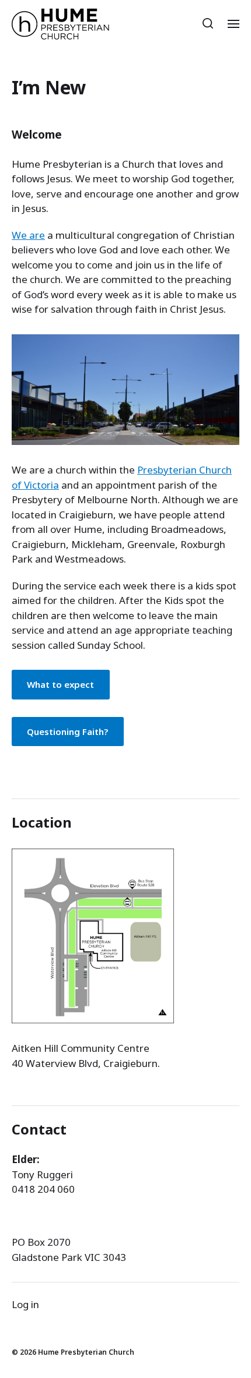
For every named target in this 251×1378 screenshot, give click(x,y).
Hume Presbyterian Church (86, 1352)
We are (28, 235)
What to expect (60, 684)
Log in (25, 1304)
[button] (208, 23)
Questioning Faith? (67, 731)
